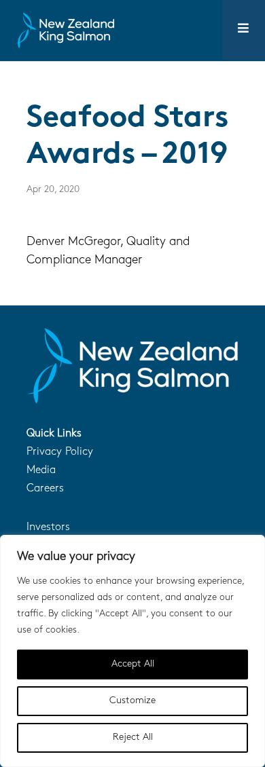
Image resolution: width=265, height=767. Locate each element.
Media (41, 470)
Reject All (133, 737)
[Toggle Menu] (243, 30)
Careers (45, 488)
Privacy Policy (59, 452)
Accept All (132, 664)
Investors (48, 527)
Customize (132, 701)
